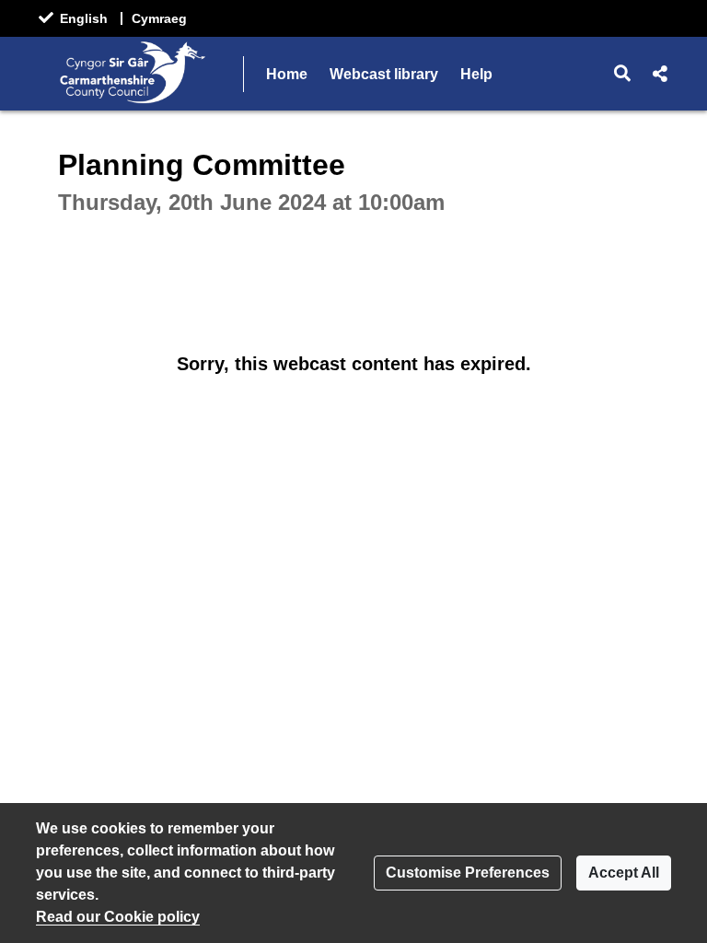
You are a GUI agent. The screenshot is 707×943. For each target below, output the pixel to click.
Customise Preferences (468, 872)
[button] (622, 74)
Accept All (623, 872)
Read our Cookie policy (118, 917)
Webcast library (384, 74)
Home (286, 74)
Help (476, 74)
